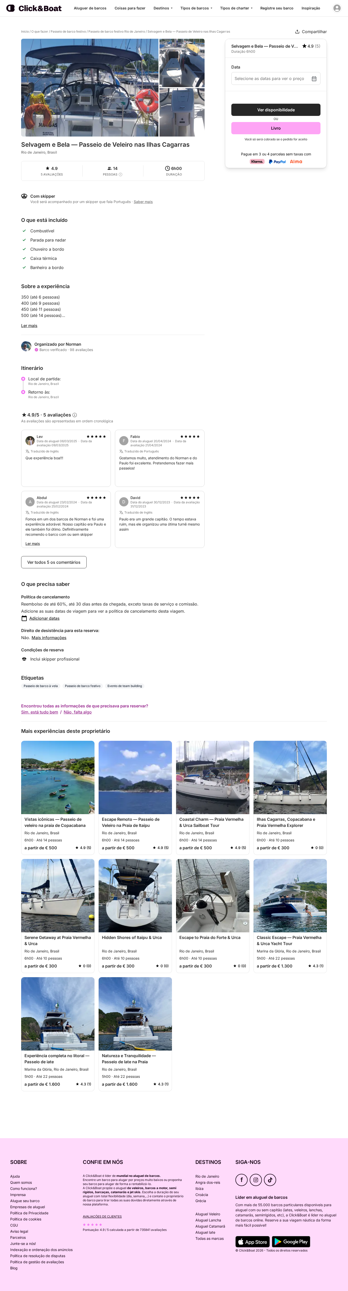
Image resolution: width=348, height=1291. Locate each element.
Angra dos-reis (207, 1182)
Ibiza (199, 1188)
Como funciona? (23, 1188)
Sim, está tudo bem (39, 712)
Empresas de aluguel (27, 1207)
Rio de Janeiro (207, 1176)
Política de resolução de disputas (37, 1256)
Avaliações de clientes (102, 1216)
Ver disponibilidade (276, 109)
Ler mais (29, 325)
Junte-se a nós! (23, 1243)
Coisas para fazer (130, 8)
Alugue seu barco (24, 1201)
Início (25, 31)
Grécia (200, 1201)
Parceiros (18, 1237)
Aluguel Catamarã (210, 1226)
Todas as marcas (209, 1238)
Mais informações (49, 637)
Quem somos (21, 1182)
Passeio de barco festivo (68, 31)
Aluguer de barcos (90, 8)
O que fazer (39, 31)
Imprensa (18, 1194)
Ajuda (15, 1176)
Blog (14, 1268)
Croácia (201, 1194)
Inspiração (311, 8)
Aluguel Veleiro (207, 1214)
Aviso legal (19, 1231)
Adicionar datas (44, 618)
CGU (14, 1225)
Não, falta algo (78, 712)
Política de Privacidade (29, 1213)
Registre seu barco (276, 8)
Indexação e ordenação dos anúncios (41, 1249)
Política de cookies (25, 1219)
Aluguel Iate (205, 1232)
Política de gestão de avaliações (37, 1262)
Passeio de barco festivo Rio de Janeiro (116, 31)
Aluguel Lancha (208, 1220)
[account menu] (337, 8)
